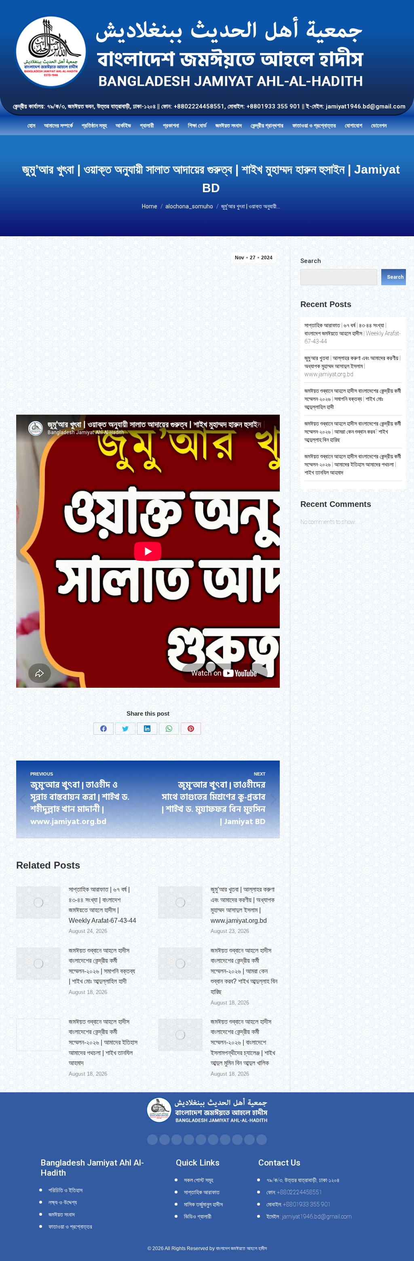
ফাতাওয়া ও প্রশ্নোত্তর (70, 1226)
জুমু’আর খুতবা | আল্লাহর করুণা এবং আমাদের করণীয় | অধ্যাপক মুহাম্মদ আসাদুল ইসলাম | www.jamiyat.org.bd (243, 905)
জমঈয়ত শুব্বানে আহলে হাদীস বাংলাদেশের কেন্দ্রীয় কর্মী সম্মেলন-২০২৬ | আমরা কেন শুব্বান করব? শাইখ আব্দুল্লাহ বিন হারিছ (244, 971)
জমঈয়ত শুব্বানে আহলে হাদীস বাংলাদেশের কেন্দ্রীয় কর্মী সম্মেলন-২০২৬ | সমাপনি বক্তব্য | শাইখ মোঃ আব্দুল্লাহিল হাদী (102, 966)
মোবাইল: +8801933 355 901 (298, 1204)
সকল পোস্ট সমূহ (198, 1180)
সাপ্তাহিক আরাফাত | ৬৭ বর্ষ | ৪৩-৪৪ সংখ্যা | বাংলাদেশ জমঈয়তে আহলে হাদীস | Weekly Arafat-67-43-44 (102, 905)
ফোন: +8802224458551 (294, 1192)
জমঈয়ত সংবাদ (62, 1214)
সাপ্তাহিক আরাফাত (202, 1192)
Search (310, 261)
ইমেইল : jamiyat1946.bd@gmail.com (309, 1216)
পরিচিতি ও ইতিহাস (65, 1190)
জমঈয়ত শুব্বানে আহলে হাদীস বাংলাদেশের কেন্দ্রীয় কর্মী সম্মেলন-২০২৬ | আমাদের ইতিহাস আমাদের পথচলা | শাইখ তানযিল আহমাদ (103, 1042)
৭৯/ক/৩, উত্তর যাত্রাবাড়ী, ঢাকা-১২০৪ (303, 1180)
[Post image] (38, 902)
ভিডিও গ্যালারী (197, 1216)
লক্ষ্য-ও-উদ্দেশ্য (63, 1202)
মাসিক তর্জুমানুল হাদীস (203, 1204)
